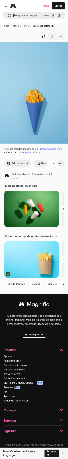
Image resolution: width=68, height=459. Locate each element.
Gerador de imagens (15, 365)
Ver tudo (32, 185)
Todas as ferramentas (16, 400)
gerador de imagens (50, 149)
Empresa (10, 420)
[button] (34, 335)
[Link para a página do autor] (7, 176)
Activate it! (51, 453)
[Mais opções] (34, 36)
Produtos (10, 350)
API (6, 391)
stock (16, 26)
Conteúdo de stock (15, 378)
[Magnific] (34, 305)
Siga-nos (10, 431)
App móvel (10, 396)
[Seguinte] (53, 163)
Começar (10, 410)
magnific (16, 178)
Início (6, 26)
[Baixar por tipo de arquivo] (60, 36)
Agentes (11, 387)
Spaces (8, 356)
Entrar (58, 5)
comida (36, 284)
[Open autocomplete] (8, 15)
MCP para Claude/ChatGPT (23, 382)
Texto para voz (12, 374)
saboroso (52, 284)
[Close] (63, 453)
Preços (45, 5)
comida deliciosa (16, 284)
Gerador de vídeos (14, 369)
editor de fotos (32, 152)
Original (23, 48)
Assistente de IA (13, 360)
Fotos (26, 26)
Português (34, 334)
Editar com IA (20, 163)
